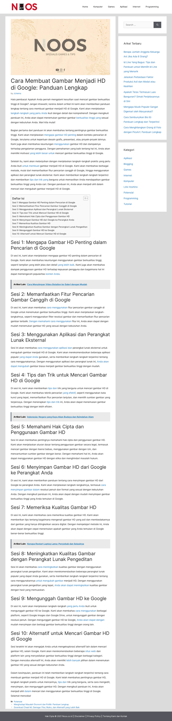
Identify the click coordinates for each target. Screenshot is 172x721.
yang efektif (69, 392)
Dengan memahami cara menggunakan (50, 321)
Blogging (128, 164)
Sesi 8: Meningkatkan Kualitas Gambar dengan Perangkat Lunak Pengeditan (49, 227)
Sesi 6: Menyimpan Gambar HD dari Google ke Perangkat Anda (43, 220)
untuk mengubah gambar (49, 580)
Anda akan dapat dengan (90, 620)
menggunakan (61, 144)
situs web (90, 651)
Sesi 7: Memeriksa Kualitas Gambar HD (31, 223)
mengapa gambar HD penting (60, 135)
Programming (152, 6)
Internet (136, 6)
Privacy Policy (94, 716)
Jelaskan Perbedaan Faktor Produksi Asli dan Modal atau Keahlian (139, 82)
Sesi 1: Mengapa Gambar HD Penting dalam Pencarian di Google (43, 202)
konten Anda (53, 274)
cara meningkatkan (48, 567)
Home (85, 6)
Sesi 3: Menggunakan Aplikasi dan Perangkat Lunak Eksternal (42, 209)
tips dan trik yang (39, 179)
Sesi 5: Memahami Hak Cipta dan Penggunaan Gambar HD (41, 216)
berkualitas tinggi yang (88, 117)
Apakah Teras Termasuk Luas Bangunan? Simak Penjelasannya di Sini (141, 97)
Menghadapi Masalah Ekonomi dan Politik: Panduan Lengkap (41, 704)
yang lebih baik (66, 264)
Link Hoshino (131, 187)
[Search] (157, 25)
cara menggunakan (57, 307)
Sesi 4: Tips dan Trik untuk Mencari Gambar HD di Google (40, 213)
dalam (27, 691)
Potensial (18, 701)
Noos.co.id (67, 716)
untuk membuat (30, 166)
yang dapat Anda (28, 357)
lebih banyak (73, 660)
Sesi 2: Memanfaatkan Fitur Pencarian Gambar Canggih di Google (44, 206)
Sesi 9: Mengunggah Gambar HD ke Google (33, 230)
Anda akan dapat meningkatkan (72, 585)
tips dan (52, 388)
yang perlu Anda (76, 606)
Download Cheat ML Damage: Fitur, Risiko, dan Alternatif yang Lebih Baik (47, 707)
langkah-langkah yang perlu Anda (29, 113)
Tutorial (128, 204)
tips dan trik (53, 402)
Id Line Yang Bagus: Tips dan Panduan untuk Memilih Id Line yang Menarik (140, 67)
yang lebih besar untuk (42, 153)
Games (111, 6)
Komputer (98, 6)
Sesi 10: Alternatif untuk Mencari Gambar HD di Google (39, 233)
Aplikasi (123, 6)
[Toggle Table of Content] (84, 198)
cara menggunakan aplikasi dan (55, 347)
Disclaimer (80, 716)
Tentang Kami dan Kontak (115, 716)
